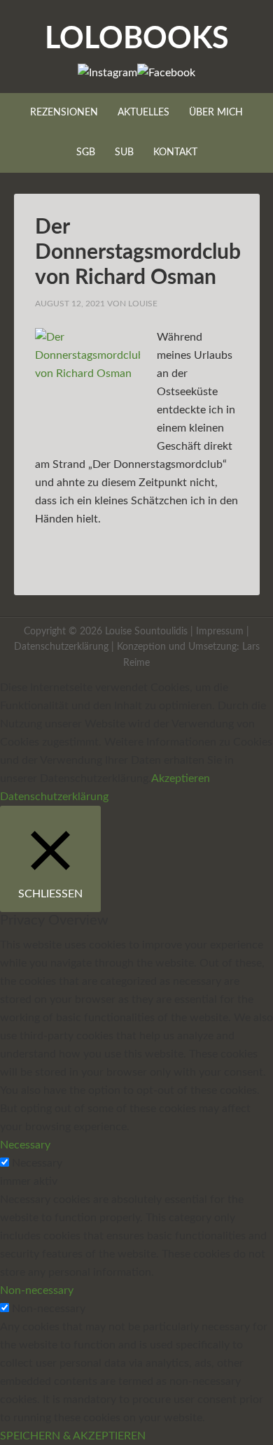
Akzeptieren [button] (180, 778)
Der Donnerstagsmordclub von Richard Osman (138, 252)
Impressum (220, 631)
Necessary (37, 1163)
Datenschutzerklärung (61, 647)
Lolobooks (137, 39)
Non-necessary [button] (37, 1290)
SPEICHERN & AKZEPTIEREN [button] (73, 1436)
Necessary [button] (25, 1145)
